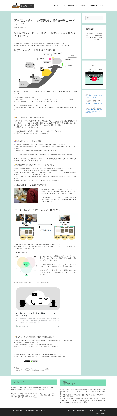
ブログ (63, 5)
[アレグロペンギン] (22, 5)
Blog (17, 367)
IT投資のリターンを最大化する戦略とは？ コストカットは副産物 (32, 369)
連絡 (101, 5)
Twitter (103, 413)
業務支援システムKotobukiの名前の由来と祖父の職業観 (30, 370)
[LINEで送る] (34, 361)
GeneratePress (40, 410)
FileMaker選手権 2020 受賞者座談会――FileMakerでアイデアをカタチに (93, 111)
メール (97, 413)
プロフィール (91, 5)
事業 (55, 5)
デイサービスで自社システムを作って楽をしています (93, 96)
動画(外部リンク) (72, 5)
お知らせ (82, 5)
